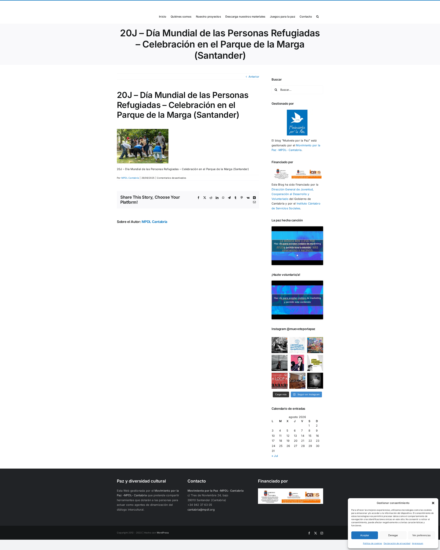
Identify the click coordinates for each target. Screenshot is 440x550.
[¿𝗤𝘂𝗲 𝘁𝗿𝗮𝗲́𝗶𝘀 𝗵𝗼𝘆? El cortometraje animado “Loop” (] (280, 381)
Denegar (393, 535)
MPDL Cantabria (130, 177)
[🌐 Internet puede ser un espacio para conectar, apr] (297, 345)
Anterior (254, 76)
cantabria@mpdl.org (159, 4)
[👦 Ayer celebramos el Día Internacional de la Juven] (315, 345)
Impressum (417, 543)
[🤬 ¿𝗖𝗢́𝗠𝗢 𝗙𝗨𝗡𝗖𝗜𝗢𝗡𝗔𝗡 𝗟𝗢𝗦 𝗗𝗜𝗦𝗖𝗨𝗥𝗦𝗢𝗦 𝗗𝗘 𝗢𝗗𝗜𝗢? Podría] (315, 363)
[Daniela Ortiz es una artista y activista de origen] (297, 363)
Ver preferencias (421, 535)
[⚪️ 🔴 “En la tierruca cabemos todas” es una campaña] (280, 345)
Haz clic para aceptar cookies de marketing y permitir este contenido (297, 245)
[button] (433, 503)
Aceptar (364, 535)
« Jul (275, 456)
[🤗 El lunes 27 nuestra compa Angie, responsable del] (297, 381)
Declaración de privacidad (397, 543)
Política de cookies (372, 543)
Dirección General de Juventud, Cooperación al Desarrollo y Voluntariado (293, 194)
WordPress (163, 532)
